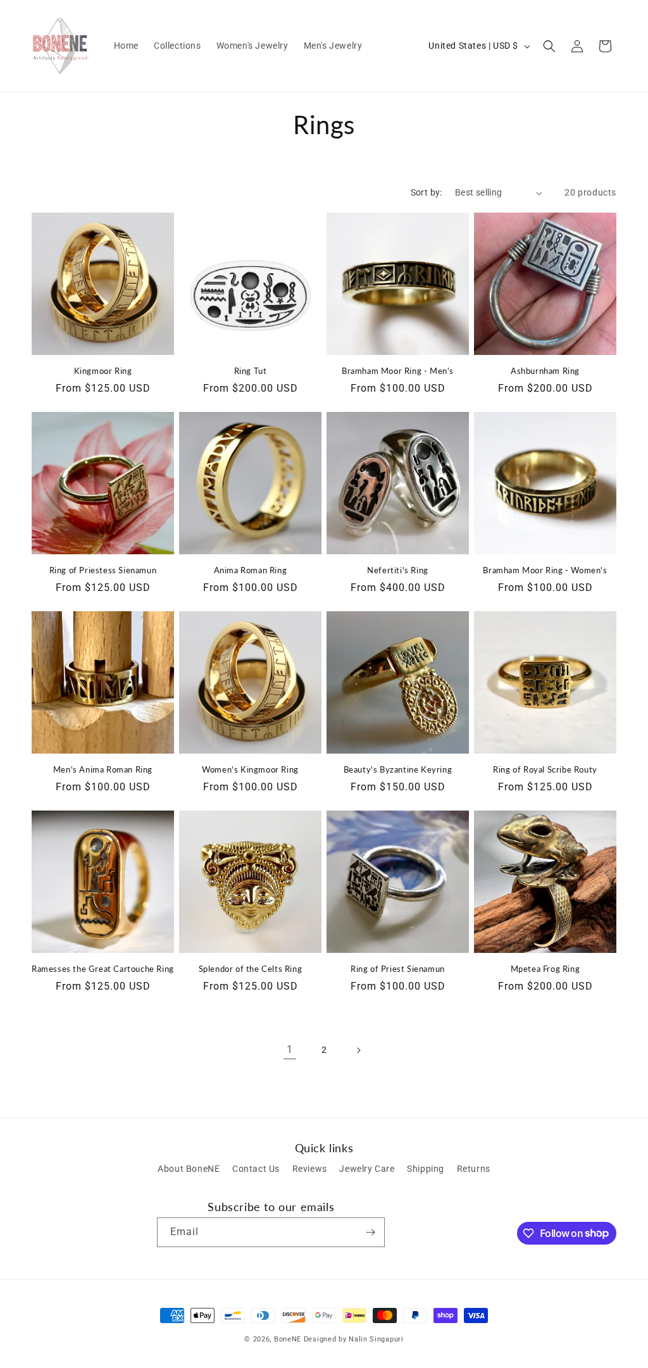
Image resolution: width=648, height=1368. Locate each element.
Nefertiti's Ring (397, 570)
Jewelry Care (366, 1169)
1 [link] (290, 1049)
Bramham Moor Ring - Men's (398, 371)
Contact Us (256, 1169)
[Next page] (358, 1050)
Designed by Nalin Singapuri (354, 1339)
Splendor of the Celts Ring (250, 969)
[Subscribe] (370, 1232)
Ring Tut (250, 371)
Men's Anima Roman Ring (103, 769)
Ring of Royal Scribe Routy (545, 769)
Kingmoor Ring (103, 371)
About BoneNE (189, 1169)
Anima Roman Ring (250, 570)
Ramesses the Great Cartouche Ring (103, 969)
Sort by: (426, 192)
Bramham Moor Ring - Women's (545, 570)
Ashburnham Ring (545, 371)
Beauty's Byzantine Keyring (398, 769)
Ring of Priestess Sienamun (103, 570)
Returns (473, 1169)
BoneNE (287, 1339)
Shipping (425, 1169)
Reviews (309, 1169)
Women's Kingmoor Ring (250, 769)
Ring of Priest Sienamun (398, 969)
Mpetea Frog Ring (545, 969)
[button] (549, 46)
